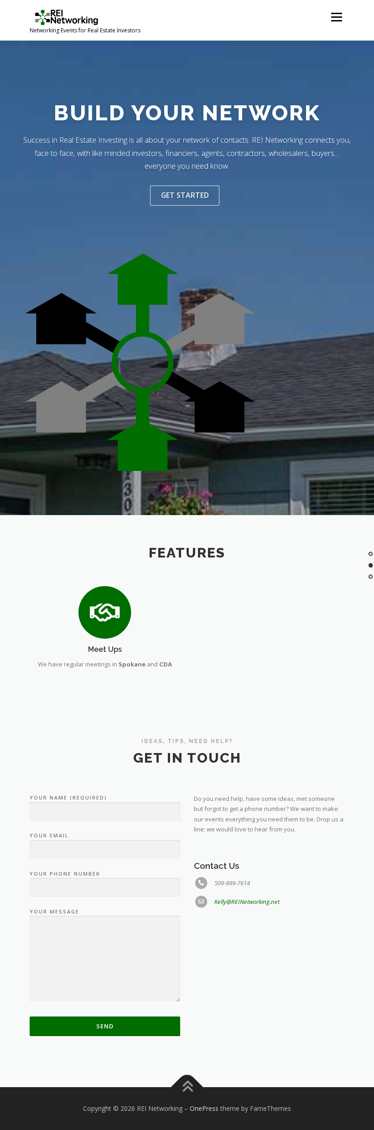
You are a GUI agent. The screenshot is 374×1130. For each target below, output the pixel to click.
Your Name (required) (68, 797)
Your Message (54, 911)
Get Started (185, 195)
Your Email (49, 835)
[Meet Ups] (105, 612)
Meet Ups (105, 649)
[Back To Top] (187, 1087)
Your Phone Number (65, 873)
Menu (336, 17)
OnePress (204, 1108)
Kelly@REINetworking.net (247, 902)
